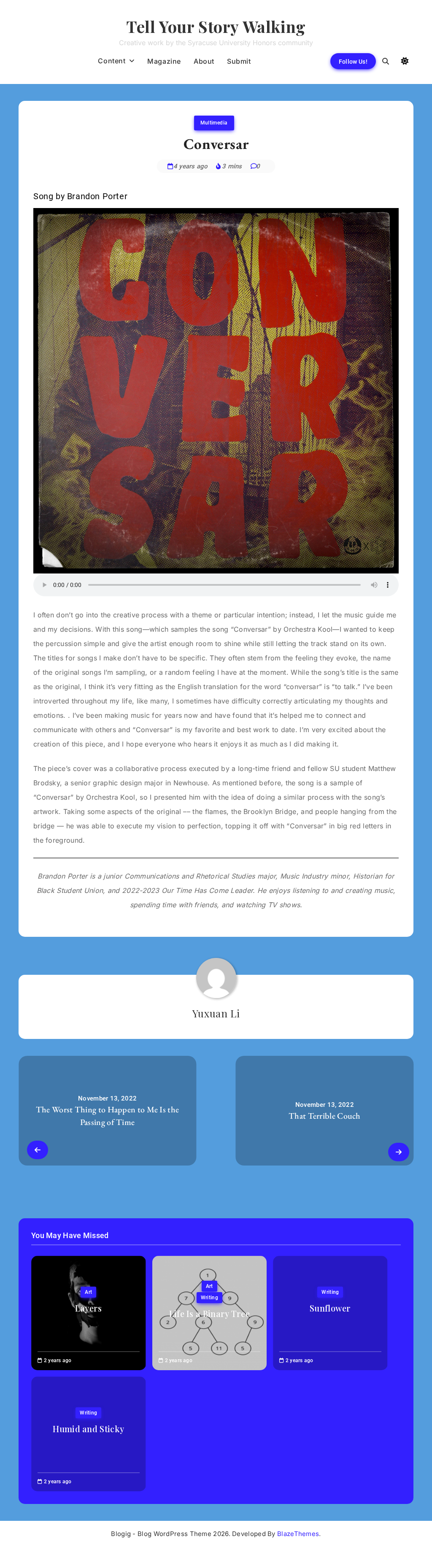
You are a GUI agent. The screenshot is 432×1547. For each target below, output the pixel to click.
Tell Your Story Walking (216, 26)
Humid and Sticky (88, 1428)
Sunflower (330, 1308)
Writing (209, 1298)
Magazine (164, 61)
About (204, 61)
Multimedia (214, 123)
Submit (239, 61)
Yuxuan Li (216, 1013)
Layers (88, 1308)
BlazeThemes (298, 1534)
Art (88, 1292)
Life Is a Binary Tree (209, 1313)
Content (111, 61)
